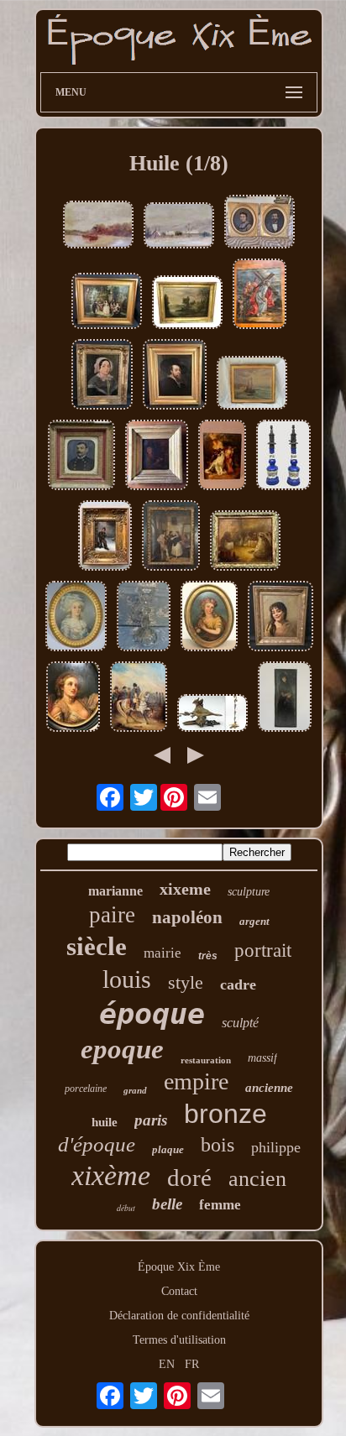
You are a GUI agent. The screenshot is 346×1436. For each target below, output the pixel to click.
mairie (162, 953)
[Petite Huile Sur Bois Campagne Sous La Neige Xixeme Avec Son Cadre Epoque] (179, 227)
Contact (179, 1291)
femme (220, 1205)
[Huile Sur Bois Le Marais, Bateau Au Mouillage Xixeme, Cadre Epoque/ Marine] (98, 226)
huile (105, 1122)
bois (217, 1145)
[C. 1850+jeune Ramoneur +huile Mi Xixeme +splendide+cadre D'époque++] (105, 537)
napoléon (187, 917)
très (208, 956)
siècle (96, 946)
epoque (122, 1049)
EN (167, 1364)
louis (126, 979)
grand (135, 1090)
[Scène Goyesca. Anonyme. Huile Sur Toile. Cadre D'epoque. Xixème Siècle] (171, 537)
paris (150, 1120)
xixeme (185, 889)
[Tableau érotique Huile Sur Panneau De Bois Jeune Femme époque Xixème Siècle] (73, 698)
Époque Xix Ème (179, 1267)
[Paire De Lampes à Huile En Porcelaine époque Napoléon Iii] (283, 456)
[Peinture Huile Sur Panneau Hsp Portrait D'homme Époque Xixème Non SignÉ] (156, 456)
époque (152, 1014)
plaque (168, 1149)
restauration (206, 1060)
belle (167, 1204)
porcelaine (86, 1088)
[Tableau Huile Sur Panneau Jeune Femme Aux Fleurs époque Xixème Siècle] (209, 617)
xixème (110, 1175)
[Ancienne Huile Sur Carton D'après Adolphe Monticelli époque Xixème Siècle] (222, 456)
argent (254, 921)
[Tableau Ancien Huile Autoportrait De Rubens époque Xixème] (174, 376)
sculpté (240, 1023)
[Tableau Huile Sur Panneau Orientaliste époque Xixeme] (245, 542)
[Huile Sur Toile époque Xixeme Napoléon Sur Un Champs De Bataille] (138, 698)
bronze (225, 1114)
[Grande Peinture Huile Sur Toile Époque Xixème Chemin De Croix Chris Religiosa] (259, 295)
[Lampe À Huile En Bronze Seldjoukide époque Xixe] (212, 715)
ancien (257, 1179)
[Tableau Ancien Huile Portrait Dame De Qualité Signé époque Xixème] (102, 376)
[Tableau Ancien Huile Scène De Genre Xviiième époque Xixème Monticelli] (106, 302)
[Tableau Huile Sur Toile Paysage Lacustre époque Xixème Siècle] (187, 304)
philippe (276, 1147)
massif (262, 1058)
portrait (262, 950)
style (185, 982)
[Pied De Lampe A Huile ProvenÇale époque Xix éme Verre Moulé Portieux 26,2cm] (143, 617)
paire (112, 914)
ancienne (269, 1087)
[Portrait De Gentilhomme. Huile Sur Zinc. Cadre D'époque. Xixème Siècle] (81, 456)
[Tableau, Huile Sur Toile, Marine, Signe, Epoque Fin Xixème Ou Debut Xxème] (252, 384)
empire (196, 1081)
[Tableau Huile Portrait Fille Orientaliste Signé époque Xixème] (280, 617)
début (126, 1208)
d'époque (96, 1144)
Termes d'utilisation (179, 1340)
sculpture (249, 891)
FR (192, 1364)
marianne (115, 891)
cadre (238, 984)
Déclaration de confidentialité (179, 1315)
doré (189, 1177)
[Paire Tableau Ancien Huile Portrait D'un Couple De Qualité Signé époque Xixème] (259, 223)
